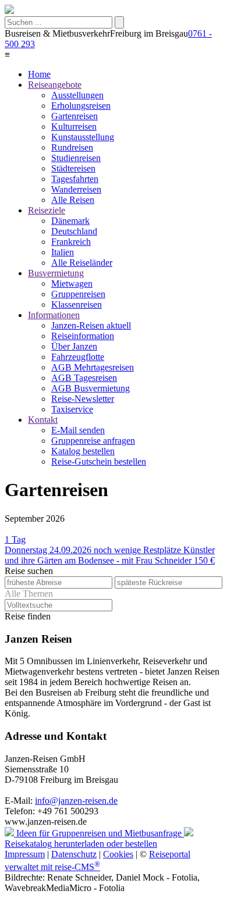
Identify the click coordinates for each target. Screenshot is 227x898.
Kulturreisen (74, 126)
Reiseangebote (54, 85)
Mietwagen (72, 283)
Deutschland (74, 231)
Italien (62, 252)
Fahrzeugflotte (77, 357)
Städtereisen (73, 168)
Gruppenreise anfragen (93, 441)
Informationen (54, 315)
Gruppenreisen (78, 294)
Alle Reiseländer (81, 263)
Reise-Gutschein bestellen (98, 461)
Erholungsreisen (81, 106)
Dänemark (70, 221)
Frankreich (71, 242)
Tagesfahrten (74, 179)
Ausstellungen (77, 95)
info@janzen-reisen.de (76, 801)
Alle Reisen (72, 200)
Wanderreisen (76, 189)
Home (39, 74)
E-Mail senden (78, 430)
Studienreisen (76, 158)
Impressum (25, 854)
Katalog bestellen (83, 451)
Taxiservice (72, 409)
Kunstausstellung (82, 137)
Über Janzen (74, 346)
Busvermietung (56, 273)
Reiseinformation (82, 336)
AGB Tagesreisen (84, 378)
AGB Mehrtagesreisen (92, 367)
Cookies (118, 854)
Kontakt (43, 420)
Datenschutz (74, 854)
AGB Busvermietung (90, 388)
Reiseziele (46, 210)
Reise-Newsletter (82, 399)
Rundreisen (72, 147)
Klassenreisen (76, 304)
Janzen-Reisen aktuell (91, 325)
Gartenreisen (74, 116)
